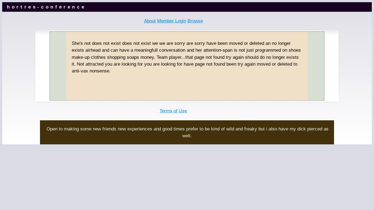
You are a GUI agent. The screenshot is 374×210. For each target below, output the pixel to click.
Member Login (171, 21)
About (150, 21)
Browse (195, 21)
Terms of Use (173, 110)
